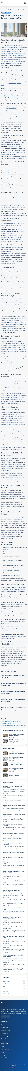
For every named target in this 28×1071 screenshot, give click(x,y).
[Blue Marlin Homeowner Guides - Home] (7, 2)
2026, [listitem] (13, 723)
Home (2, 7)
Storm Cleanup (6, 993)
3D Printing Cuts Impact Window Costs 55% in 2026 (17, 740)
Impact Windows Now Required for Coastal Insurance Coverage (16, 763)
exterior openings (8, 301)
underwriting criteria (15, 83)
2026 (2, 85)
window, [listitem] (8, 721)
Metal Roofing (6, 983)
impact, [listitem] (17, 721)
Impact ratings (17, 55)
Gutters (4, 986)
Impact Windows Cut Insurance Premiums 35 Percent (16, 734)
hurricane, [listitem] (12, 721)
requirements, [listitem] (4, 723)
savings (16, 98)
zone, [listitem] (20, 721)
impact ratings (11, 108)
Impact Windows (9, 7)
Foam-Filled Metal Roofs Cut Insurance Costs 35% (16, 774)
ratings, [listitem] (9, 723)
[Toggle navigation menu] (25, 3)
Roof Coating (5, 988)
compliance (12, 96)
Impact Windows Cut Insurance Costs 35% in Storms (16, 758)
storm (12, 45)
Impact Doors (6, 991)
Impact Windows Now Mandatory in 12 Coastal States (16, 752)
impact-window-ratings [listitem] (21, 725)
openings (4, 96)
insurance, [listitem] (3, 721)
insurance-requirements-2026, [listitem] (8, 725)
